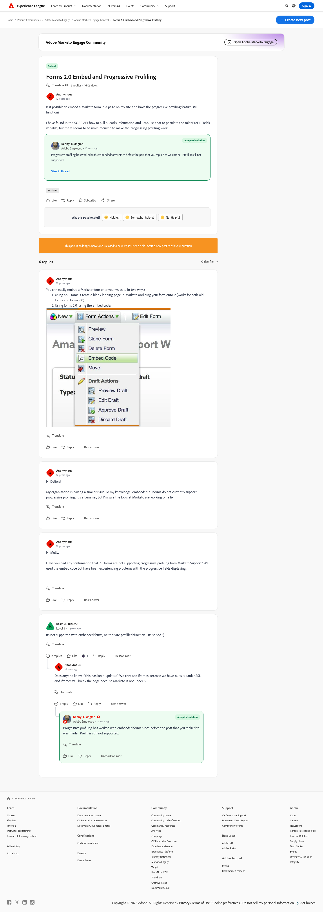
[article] (127, 364)
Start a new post (157, 246)
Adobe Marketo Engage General (91, 20)
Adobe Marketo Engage (57, 20)
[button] (295, 20)
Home (10, 20)
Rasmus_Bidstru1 (67, 624)
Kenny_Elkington (72, 144)
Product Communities (29, 20)
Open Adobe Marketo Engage (254, 42)
